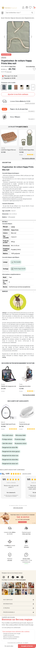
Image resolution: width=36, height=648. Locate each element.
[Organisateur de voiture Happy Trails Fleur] (28, 87)
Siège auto (13, 18)
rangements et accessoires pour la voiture (16, 337)
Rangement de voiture (29, 18)
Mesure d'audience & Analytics (11, 637)
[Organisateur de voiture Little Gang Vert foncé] (10, 87)
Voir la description (30, 66)
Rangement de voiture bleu (10, 459)
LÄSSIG (3, 57)
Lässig (3, 148)
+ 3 (33, 87)
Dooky (3, 384)
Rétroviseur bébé (21, 435)
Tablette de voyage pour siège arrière (11, 386)
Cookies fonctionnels (8, 635)
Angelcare (22, 422)
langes (3, 341)
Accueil (2, 18)
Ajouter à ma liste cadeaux (18, 94)
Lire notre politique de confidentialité (11, 627)
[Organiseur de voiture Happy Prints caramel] (16, 87)
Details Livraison (30, 103)
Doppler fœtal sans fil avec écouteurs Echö (12, 424)
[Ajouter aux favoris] (34, 69)
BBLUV (3, 422)
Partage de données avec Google (11, 633)
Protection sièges (20, 439)
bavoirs (19, 341)
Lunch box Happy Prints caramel (9, 150)
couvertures (11, 341)
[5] (31, 154)
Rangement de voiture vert (10, 463)
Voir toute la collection (28, 158)
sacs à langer (23, 316)
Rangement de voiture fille (10, 447)
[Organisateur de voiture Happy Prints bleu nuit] (4, 87)
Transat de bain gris (24, 424)
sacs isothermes (16, 317)
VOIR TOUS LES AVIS (18, 507)
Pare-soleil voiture (7, 435)
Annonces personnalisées (10, 638)
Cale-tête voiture (7, 443)
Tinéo (20, 384)
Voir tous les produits (29, 395)
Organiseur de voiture (24, 386)
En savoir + (32, 111)
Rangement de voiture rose (10, 455)
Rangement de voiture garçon (11, 451)
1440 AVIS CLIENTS (26, 473)
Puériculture (7, 18)
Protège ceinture (7, 439)
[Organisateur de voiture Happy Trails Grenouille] (22, 87)
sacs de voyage (8, 317)
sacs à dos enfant (27, 317)
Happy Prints (12, 66)
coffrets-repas (26, 341)
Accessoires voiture (20, 18)
